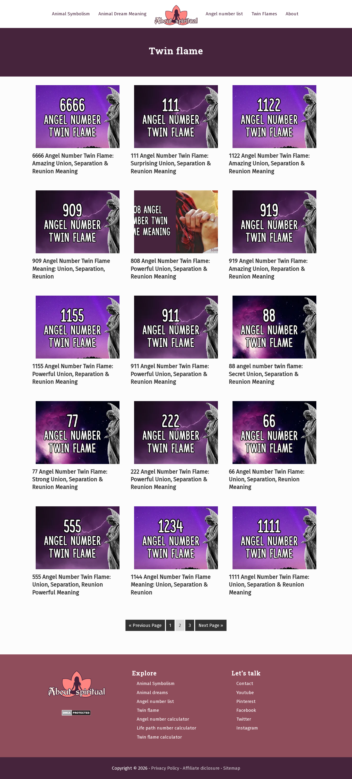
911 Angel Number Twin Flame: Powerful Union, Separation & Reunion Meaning (170, 374)
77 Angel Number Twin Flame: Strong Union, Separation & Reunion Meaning (69, 479)
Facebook (246, 710)
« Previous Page (145, 626)
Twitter (243, 719)
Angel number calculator (163, 719)
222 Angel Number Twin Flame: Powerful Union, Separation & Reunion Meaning (170, 479)
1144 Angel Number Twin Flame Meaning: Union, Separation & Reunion (171, 585)
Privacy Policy (165, 768)
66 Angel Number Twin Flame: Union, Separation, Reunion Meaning (266, 479)
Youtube (245, 692)
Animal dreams (152, 692)
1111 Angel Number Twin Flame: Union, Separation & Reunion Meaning (269, 585)
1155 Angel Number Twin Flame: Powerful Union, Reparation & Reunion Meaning (72, 374)
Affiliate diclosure (201, 768)
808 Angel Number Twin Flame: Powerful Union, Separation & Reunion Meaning (170, 269)
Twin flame (148, 710)
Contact (244, 683)
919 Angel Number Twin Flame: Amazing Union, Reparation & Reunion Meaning (268, 269)
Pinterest (245, 701)
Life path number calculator (166, 728)
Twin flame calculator (159, 737)
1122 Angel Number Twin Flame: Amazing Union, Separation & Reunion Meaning (269, 163)
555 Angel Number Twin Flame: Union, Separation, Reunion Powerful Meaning (71, 585)
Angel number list (155, 701)
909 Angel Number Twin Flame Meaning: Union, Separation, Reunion (71, 269)
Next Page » (210, 626)
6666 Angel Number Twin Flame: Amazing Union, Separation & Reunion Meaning (73, 163)
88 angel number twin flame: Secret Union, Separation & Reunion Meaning (266, 374)
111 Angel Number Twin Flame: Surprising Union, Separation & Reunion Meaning (171, 163)
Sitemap (231, 768)
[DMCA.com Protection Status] (76, 713)
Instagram (247, 728)
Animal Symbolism (156, 683)
